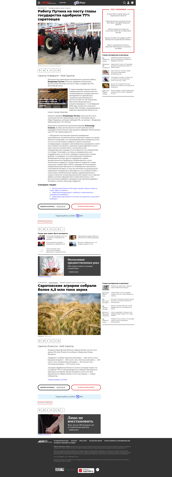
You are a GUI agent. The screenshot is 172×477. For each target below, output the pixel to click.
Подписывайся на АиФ (57, 380)
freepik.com (48, 336)
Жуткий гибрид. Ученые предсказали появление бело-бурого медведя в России (122, 92)
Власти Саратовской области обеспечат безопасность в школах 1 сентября (118, 46)
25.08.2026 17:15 (42, 282)
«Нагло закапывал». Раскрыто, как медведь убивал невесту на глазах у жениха (122, 314)
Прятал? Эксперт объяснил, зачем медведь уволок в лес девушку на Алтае (121, 307)
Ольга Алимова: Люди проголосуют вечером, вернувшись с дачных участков (56, 250)
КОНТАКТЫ (74, 440)
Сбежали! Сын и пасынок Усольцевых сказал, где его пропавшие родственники (122, 320)
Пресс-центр (83, 440)
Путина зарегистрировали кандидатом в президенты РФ (55, 243)
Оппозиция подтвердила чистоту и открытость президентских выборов (56, 237)
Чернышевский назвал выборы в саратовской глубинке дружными (88, 236)
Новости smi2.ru (44, 277)
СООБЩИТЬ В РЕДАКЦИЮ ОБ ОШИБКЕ (64, 442)
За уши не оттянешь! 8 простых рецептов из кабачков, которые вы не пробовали (122, 85)
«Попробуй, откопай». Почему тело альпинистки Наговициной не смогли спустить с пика (122, 79)
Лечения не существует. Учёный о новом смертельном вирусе (121, 286)
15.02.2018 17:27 (42, 8)
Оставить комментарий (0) (86, 206)
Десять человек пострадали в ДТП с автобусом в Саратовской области (118, 38)
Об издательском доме (61, 440)
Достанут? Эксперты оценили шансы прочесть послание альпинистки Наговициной (122, 300)
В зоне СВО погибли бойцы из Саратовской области (118, 15)
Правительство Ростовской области (49, 65)
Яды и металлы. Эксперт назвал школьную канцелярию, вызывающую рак (120, 72)
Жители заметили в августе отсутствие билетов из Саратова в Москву (118, 30)
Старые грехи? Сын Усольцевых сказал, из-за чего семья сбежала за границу (122, 294)
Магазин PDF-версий (95, 440)
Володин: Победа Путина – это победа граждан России (87, 243)
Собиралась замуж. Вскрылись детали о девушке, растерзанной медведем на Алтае (121, 59)
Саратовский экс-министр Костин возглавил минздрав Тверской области (118, 22)
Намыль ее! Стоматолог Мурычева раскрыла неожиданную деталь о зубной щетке (121, 65)
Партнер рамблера (71, 469)
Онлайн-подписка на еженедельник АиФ (117, 440)
